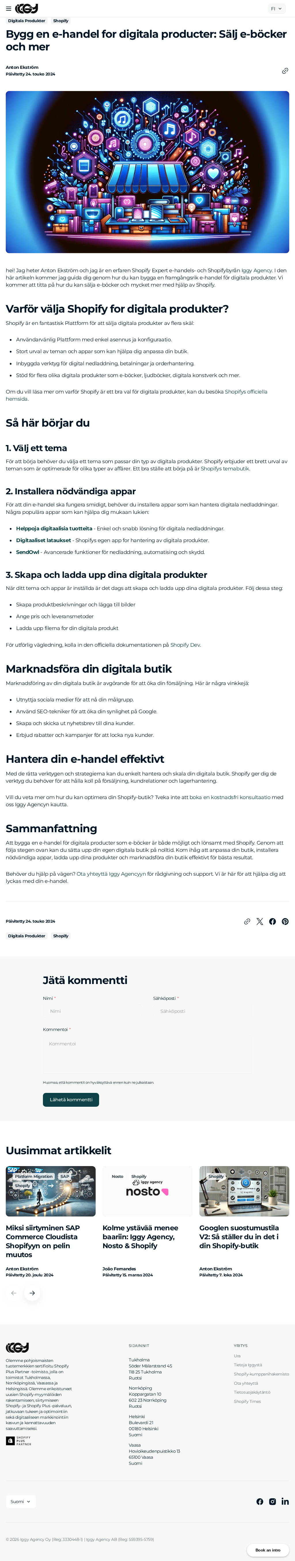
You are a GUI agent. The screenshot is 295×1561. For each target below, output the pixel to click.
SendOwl (27, 552)
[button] (8, 8)
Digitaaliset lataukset (43, 540)
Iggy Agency (256, 270)
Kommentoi (55, 1029)
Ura (237, 1355)
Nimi (48, 998)
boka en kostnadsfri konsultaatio (230, 797)
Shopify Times (247, 1401)
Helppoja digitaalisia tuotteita (54, 528)
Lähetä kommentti (71, 1099)
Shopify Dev (185, 645)
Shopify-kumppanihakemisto (261, 1374)
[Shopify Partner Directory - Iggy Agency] (18, 1441)
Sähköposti (164, 998)
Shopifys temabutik (225, 469)
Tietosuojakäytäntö (252, 1392)
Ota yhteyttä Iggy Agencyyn (111, 874)
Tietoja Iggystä (248, 1364)
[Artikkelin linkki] (51, 1222)
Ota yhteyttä (246, 1383)
